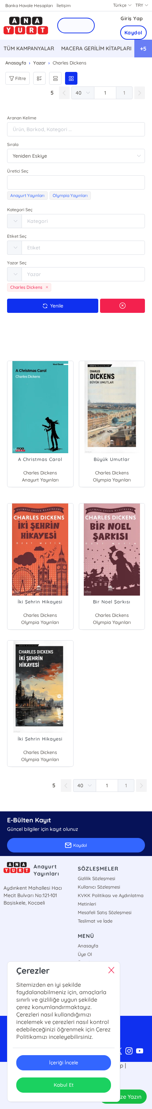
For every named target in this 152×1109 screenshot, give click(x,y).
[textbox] (76, 182)
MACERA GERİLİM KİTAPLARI (96, 48)
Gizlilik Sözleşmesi (96, 878)
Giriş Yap (132, 18)
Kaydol (133, 32)
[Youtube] (139, 1051)
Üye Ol (85, 954)
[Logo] (26, 26)
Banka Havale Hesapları (29, 5)
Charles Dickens (40, 472)
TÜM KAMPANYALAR (29, 48)
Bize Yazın (128, 1096)
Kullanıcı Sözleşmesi (99, 887)
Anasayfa (88, 945)
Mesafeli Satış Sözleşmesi (104, 912)
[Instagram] (129, 1051)
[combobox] (76, 182)
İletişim (64, 5)
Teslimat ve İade (95, 921)
